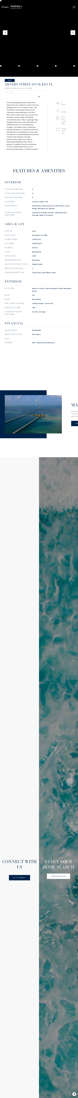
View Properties (58, 876)
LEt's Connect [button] (19, 877)
